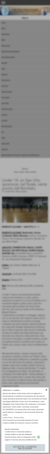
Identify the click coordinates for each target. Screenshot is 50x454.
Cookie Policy (8, 418)
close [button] (46, 389)
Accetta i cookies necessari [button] (25, 448)
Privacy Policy (19, 418)
